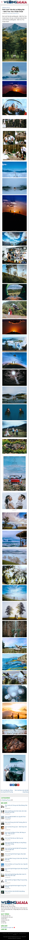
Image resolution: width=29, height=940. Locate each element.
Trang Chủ (5, 933)
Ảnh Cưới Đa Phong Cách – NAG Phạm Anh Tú (16, 827)
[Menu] (2, 2)
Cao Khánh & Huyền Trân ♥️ (8, 927)
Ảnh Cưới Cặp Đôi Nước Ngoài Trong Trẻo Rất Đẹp (15, 886)
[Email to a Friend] (16, 785)
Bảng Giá (16, 933)
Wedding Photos (6, 7)
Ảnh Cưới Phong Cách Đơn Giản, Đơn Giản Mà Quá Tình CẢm (16, 811)
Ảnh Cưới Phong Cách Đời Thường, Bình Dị (16, 822)
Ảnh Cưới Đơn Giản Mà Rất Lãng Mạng (15, 891)
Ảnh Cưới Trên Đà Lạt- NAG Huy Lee (14, 838)
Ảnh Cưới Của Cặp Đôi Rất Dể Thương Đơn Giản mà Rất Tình (16, 849)
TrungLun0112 (16, 13)
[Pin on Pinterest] (18, 785)
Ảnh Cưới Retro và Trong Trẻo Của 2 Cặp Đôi (16, 864)
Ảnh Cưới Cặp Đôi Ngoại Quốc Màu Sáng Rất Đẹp (16, 869)
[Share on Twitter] (13, 785)
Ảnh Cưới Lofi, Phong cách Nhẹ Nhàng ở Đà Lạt (16, 806)
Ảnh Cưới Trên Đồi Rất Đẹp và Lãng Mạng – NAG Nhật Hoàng (16, 843)
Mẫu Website (10, 933)
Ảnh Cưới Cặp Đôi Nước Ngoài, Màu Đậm (15, 854)
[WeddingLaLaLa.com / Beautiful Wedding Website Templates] (15, 2)
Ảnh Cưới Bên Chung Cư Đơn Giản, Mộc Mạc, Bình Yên (16, 859)
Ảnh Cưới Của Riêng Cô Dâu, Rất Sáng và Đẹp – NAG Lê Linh (15, 833)
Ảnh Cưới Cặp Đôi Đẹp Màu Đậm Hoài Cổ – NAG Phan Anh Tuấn (16, 875)
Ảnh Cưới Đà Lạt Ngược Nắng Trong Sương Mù (16, 880)
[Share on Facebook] (11, 785)
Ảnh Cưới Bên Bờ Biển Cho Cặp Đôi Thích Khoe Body (15, 817)
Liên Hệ (14, 934)
